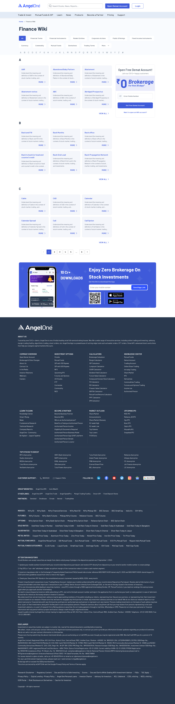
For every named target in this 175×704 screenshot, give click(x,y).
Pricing (110, 15)
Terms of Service (75, 664)
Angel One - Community (28, 432)
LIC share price (129, 467)
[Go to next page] (87, 252)
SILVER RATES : (24, 531)
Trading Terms (89, 46)
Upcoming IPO (60, 373)
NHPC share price (61, 458)
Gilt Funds (105, 546)
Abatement (90, 69)
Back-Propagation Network (96, 155)
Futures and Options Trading (134, 385)
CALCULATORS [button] (95, 354)
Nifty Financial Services (57, 511)
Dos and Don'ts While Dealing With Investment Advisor (111, 672)
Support (121, 15)
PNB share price (95, 461)
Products (79, 15)
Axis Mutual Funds (82, 541)
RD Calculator (94, 385)
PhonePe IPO (128, 429)
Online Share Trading (131, 366)
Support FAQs (60, 478)
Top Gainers (93, 429)
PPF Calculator (94, 398)
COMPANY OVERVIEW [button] (28, 354)
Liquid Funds (63, 546)
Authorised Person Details (64, 439)
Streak (51, 499)
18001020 (45, 478)
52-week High (94, 423)
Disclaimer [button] (23, 624)
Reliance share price (131, 455)
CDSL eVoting (132, 676)
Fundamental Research (28, 423)
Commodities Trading (132, 382)
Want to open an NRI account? (135, 112)
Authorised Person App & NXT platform (69, 436)
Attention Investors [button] (28, 557)
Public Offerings (119, 38)
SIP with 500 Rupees (62, 366)
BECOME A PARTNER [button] (63, 411)
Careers (22, 379)
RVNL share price (61, 461)
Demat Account (129, 360)
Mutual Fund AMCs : (27, 541)
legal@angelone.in (79, 659)
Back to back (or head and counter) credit (32, 156)
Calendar (88, 198)
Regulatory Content (44, 672)
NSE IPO (127, 414)
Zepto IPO (127, 426)
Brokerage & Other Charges (30, 360)
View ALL (103, 113)
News (68, 15)
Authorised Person (131, 391)
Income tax (128, 388)
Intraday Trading (130, 370)
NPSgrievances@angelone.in (28, 653)
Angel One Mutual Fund (47, 541)
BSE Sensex (104, 511)
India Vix (129, 511)
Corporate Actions (99, 38)
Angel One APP (37, 494)
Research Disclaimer (26, 672)
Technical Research (26, 426)
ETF (56, 382)
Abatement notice (29, 91)
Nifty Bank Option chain (55, 521)
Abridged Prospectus (94, 91)
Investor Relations (26, 373)
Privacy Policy (61, 664)
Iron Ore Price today (112, 536)
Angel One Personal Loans (67, 676)
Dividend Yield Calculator (98, 373)
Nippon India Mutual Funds (139, 541)
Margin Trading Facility (82, 494)
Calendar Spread (28, 220)
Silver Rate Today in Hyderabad (45, 531)
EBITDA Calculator (95, 391)
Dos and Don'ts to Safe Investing (67, 672)
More (103, 46)
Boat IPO (127, 423)
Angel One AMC (41, 489)
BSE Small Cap (117, 511)
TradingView (69, 499)
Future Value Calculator (97, 376)
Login (137, 6)
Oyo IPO (127, 420)
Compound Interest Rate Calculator (102, 379)
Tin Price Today (129, 536)
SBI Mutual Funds (65, 541)
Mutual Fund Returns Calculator (100, 394)
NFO (56, 369)
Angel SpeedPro (66, 494)
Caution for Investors (63, 680)
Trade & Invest (24, 15)
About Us (23, 363)
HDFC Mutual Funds (99, 541)
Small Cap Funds (76, 546)
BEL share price (94, 467)
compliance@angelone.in (77, 651)
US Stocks (58, 379)
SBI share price (60, 464)
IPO (125, 376)
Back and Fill (26, 132)
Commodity (39, 46)
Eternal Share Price (96, 464)
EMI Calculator (94, 401)
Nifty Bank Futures (49, 516)
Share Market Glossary (97, 420)
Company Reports (26, 429)
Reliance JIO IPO (130, 417)
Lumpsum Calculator (96, 366)
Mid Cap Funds (117, 546)
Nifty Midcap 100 (89, 511)
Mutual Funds (56, 46)
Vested (59, 499)
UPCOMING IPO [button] (130, 411)
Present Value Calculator (98, 388)
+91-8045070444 (57, 656)
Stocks (57, 357)
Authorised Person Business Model (67, 432)
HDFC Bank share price (63, 455)
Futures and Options (62, 376)
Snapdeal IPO (129, 432)
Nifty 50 (31, 511)
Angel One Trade (51, 494)
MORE (41, 82)
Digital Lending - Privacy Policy (43, 676)
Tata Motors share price (28, 464)
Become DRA (59, 417)
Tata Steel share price (97, 455)
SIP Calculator (94, 363)
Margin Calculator (95, 360)
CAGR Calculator (95, 369)
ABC (55, 91)
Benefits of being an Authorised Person (69, 423)
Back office (89, 132)
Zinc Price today (77, 536)
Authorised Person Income (64, 426)
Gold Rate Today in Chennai (87, 526)
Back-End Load (59, 155)
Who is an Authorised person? (65, 420)
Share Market (129, 373)
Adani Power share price (98, 458)
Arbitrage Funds (92, 546)
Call (54, 220)
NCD (56, 391)
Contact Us (24, 366)
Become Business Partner (64, 414)
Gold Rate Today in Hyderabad (112, 526)
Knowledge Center (26, 414)
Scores (85, 672)
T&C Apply (145, 672)
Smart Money (24, 417)
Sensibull (33, 499)
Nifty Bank (41, 511)
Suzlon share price (26, 458)
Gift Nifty (139, 511)
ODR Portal (22, 680)
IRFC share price (25, 455)
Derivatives (72, 46)
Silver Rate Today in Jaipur (121, 531)
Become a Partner (95, 15)
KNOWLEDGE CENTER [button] (133, 354)
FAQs (137, 672)
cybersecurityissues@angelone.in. (86, 656)
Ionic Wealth (53, 489)
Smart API (97, 494)
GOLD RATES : (23, 526)
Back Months (58, 132)
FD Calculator (94, 382)
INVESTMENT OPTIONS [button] (64, 354)
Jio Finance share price (132, 464)
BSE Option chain (118, 521)
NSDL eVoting (146, 676)
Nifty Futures (34, 516)
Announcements (95, 417)
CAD (55, 198)
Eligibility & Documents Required (66, 429)
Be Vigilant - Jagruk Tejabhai (30, 436)
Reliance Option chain (99, 521)
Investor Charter (85, 676)
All (22, 38)
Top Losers (93, 432)
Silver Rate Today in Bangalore (71, 531)
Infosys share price (131, 458)
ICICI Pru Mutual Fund (118, 541)
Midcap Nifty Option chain (78, 521)
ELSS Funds (50, 546)
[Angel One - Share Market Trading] (29, 6)
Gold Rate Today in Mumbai (42, 526)
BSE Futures (100, 516)
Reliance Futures (86, 516)
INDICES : (21, 511)
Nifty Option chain (36, 521)
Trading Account (130, 363)
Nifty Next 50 (75, 511)
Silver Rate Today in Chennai (97, 531)
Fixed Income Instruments (142, 38)
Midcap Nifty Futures (68, 516)
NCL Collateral (119, 676)
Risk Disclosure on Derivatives (40, 680)
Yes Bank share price (27, 467)
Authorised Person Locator (64, 442)
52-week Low (94, 426)
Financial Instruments (58, 38)
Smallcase (43, 499)
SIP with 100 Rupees (62, 363)
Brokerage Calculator (97, 357)
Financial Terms (36, 38)
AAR (23, 69)
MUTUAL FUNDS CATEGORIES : (30, 546)
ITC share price (129, 461)
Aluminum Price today (59, 536)
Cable (23, 198)
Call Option (89, 220)
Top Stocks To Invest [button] (29, 452)
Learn (59, 15)
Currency (24, 46)
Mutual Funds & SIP (44, 15)
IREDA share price (26, 461)
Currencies (58, 385)
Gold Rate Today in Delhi (64, 526)
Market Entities (79, 38)
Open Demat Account (117, 6)
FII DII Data (93, 436)
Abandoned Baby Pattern (64, 69)
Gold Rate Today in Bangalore (138, 526)
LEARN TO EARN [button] (26, 411)
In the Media (24, 369)
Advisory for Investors (103, 676)
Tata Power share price (63, 467)
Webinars (23, 376)
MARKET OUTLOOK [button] (97, 411)
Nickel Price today (94, 536)
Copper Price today (40, 536)
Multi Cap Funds (132, 546)
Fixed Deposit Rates (110, 494)
